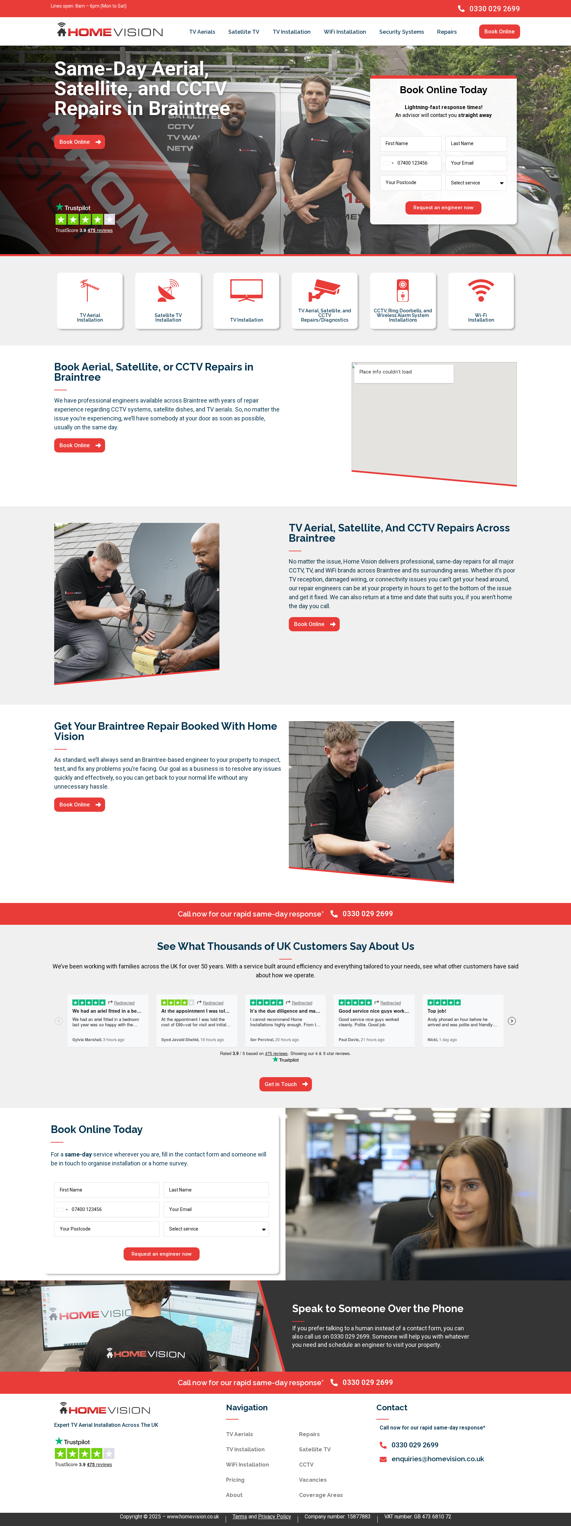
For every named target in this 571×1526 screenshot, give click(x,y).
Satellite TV (243, 32)
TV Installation (292, 32)
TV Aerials (202, 32)
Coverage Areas (321, 1495)
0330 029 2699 (495, 9)
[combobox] (388, 163)
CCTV (306, 1465)
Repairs (447, 32)
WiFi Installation (345, 32)
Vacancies (313, 1480)
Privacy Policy (274, 1516)
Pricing (235, 1480)
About (234, 1495)
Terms (240, 1516)
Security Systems (401, 32)
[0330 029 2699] (461, 8)
